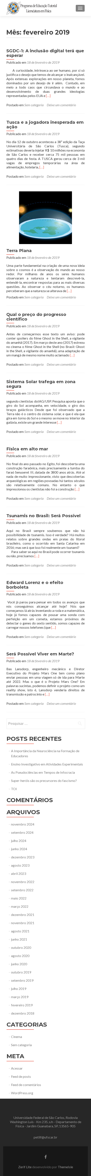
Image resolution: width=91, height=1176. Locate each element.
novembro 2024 (22, 824)
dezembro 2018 (22, 1013)
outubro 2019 (21, 972)
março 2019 (19, 997)
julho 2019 (18, 989)
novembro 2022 (22, 882)
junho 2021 (19, 939)
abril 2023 (18, 873)
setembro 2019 (22, 980)
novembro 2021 (22, 923)
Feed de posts (21, 1076)
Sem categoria (34, 105)
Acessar (17, 1068)
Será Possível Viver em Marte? (40, 653)
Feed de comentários (26, 1085)
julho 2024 (18, 841)
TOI (14, 789)
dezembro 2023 (22, 857)
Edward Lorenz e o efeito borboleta (34, 585)
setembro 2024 (22, 832)
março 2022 (19, 906)
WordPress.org (22, 1093)
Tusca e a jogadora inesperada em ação (45, 124)
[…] (48, 96)
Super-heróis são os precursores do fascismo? (44, 781)
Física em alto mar (27, 448)
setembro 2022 (22, 890)
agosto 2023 (20, 865)
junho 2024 (19, 849)
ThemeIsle (65, 1167)
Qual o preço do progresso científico (36, 317)
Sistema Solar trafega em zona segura (41, 384)
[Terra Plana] (45, 217)
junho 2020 (19, 964)
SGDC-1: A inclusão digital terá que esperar (45, 53)
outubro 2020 (21, 947)
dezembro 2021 (22, 915)
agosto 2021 (20, 931)
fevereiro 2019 (22, 1005)
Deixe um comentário (61, 105)
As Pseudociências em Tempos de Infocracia (43, 772)
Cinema (16, 1037)
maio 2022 (18, 898)
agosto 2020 (20, 956)
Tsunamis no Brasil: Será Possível (43, 515)
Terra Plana (19, 250)
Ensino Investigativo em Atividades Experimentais (47, 764)
